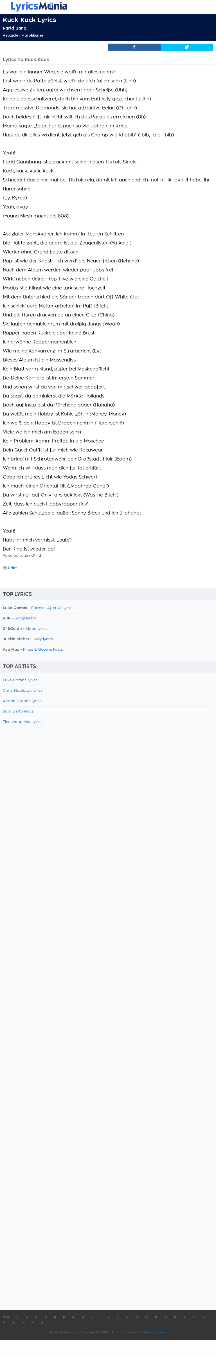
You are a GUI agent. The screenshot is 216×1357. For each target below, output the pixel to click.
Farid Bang (14, 28)
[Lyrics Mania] (108, 7)
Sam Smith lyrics (18, 711)
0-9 (6, 1317)
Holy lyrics (43, 639)
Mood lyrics (37, 629)
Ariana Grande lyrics (22, 701)
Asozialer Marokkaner (23, 35)
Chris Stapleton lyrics (22, 691)
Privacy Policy (155, 1332)
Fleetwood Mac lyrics (22, 722)
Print (12, 568)
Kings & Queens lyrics (43, 649)
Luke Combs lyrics (20, 680)
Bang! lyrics (25, 618)
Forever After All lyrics (52, 608)
